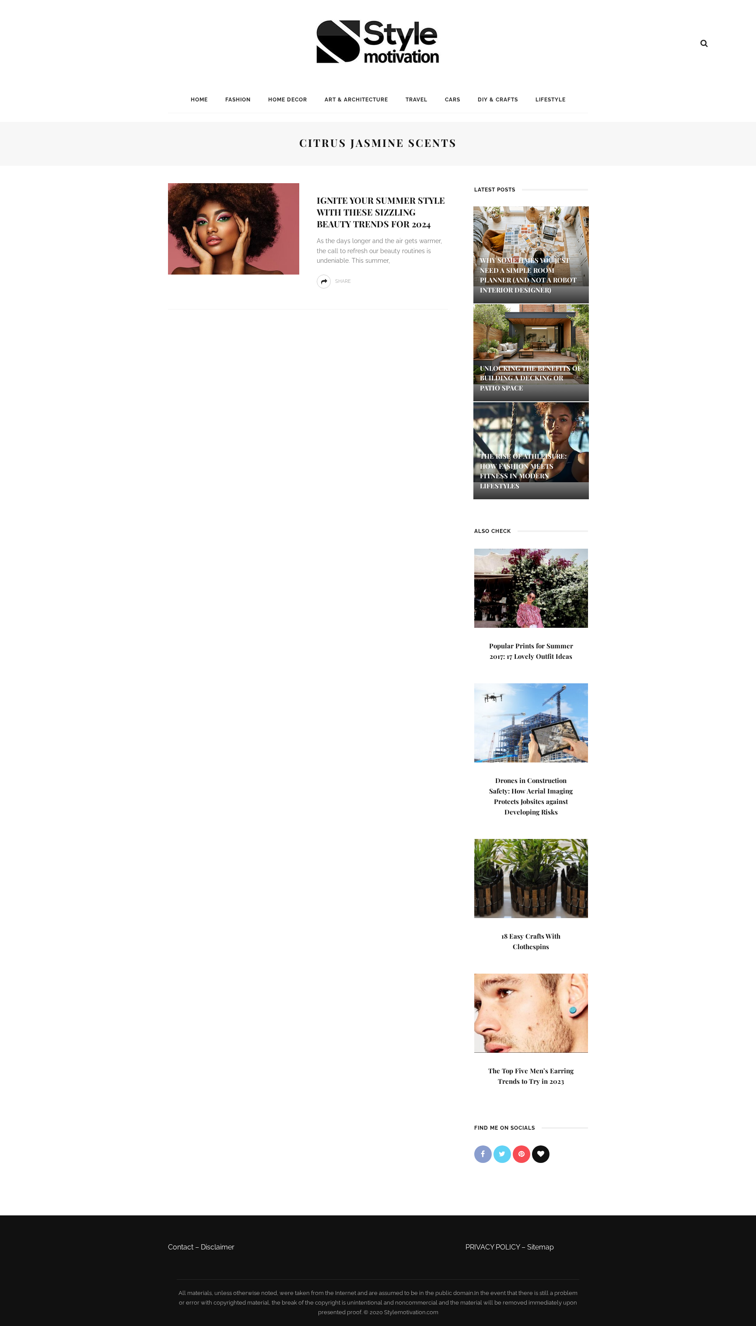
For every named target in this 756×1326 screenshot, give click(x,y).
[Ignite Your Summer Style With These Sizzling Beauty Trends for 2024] (233, 228)
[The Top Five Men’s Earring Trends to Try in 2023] (531, 1012)
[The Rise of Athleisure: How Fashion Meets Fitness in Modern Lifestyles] (531, 442)
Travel (416, 100)
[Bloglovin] (541, 1154)
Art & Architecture (356, 100)
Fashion (238, 100)
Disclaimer (217, 1247)
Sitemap (540, 1247)
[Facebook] (483, 1154)
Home (199, 100)
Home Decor (287, 100)
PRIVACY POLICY (493, 1247)
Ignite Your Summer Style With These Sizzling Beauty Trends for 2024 (381, 212)
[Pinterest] (521, 1154)
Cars (452, 100)
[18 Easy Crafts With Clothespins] (531, 878)
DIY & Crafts (498, 100)
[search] (704, 43)
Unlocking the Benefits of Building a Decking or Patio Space (530, 378)
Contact (180, 1247)
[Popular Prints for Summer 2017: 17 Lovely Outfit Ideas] (531, 587)
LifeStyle (551, 100)
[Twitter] (502, 1154)
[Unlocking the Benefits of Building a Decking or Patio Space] (531, 343)
